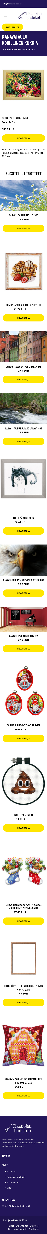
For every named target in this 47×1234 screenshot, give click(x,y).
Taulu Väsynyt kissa (23, 518)
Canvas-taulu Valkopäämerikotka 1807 (23, 580)
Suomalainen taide (16, 1177)
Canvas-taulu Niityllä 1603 (23, 215)
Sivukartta (34, 1229)
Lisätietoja (23, 138)
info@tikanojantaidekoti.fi (12, 4)
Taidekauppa (12, 27)
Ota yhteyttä (22, 1225)
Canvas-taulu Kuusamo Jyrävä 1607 (23, 428)
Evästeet (34, 1225)
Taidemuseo (13, 1182)
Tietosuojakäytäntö (17, 1229)
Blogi (9, 1187)
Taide (17, 117)
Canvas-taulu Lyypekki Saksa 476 (23, 366)
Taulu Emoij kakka (23, 815)
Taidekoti (11, 1171)
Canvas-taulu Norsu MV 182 (23, 635)
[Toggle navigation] (5, 15)
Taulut (24, 117)
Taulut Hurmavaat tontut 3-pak (23, 725)
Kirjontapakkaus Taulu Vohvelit (23, 304)
